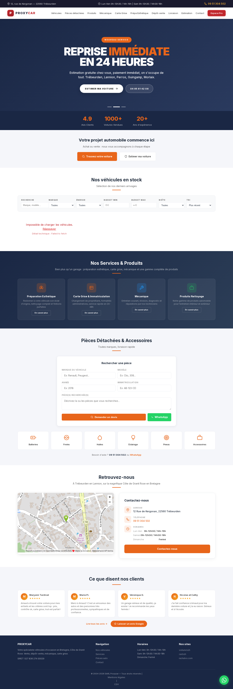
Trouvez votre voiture (99, 156)
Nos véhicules (103, 650)
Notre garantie (135, 88)
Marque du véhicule (74, 370)
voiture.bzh (184, 650)
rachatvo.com (186, 658)
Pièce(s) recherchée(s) (75, 395)
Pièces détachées (74, 13)
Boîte (162, 200)
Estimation (186, 13)
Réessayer (49, 229)
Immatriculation (128, 382)
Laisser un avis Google (131, 623)
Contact (200, 13)
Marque (53, 200)
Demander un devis (106, 417)
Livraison (173, 13)
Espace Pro (217, 13)
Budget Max (138, 200)
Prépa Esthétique (139, 13)
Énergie (80, 200)
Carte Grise (121, 13)
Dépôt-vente (158, 13)
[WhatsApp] (224, 680)
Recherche (27, 200)
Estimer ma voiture (140, 156)
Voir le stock (98, 88)
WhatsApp (161, 417)
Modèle (122, 370)
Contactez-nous (167, 548)
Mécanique (106, 13)
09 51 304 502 (217, 3)
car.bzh (182, 654)
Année (65, 382)
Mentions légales (116, 677)
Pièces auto (102, 658)
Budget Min (110, 200)
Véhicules (56, 13)
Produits (92, 13)
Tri (188, 200)
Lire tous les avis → (96, 623)
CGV (116, 684)
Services (100, 654)
